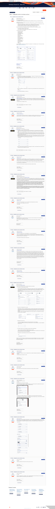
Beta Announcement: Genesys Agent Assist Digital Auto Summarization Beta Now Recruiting (19, 490)
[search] (36, 0)
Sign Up (44, 10)
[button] (19, 0)
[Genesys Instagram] (38, 507)
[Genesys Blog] (45, 507)
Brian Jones (12, 98)
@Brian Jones (19, 200)
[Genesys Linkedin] (37, 507)
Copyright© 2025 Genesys (14, 507)
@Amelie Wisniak (18, 129)
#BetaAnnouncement (19, 63)
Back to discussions (12, 12)
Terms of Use (25, 507)
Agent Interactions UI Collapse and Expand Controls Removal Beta (12, 490)
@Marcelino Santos (19, 232)
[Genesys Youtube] (43, 507)
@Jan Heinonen (19, 419)
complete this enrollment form (22, 44)
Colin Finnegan (13, 114)
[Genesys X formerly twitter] (40, 507)
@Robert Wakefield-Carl (20, 98)
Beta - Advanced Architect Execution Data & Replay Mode (34, 490)
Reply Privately (44, 96)
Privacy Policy (29, 507)
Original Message (19, 107)
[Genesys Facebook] (41, 507)
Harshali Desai (41, 492)
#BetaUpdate (18, 64)
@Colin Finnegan (27, 177)
